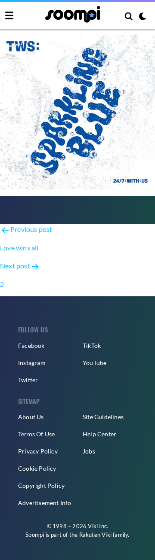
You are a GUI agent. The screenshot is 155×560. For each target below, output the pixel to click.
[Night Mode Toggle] (142, 17)
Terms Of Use (36, 434)
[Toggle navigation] (9, 16)
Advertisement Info (44, 502)
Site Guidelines (103, 416)
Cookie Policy (37, 468)
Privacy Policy (38, 451)
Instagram (32, 362)
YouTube (94, 362)
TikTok (92, 345)
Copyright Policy (41, 485)
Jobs (89, 451)
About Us (31, 416)
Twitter (28, 379)
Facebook (31, 345)
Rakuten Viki (95, 534)
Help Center (99, 434)
